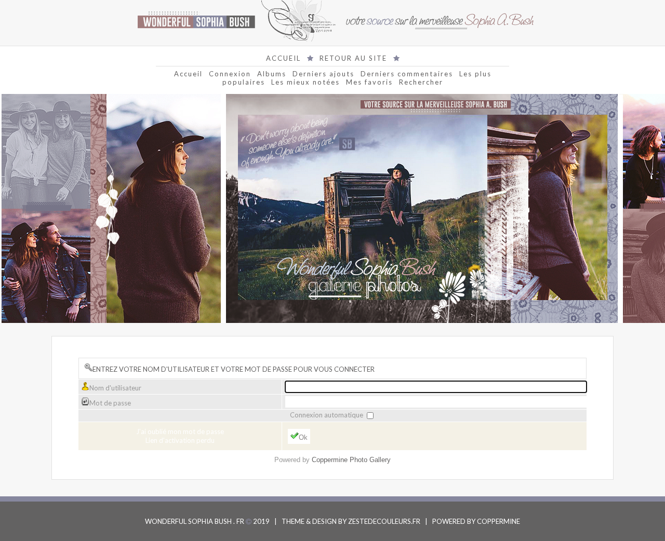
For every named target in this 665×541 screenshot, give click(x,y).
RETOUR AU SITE (353, 58)
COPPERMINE (498, 521)
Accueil (188, 74)
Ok (303, 437)
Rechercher (421, 82)
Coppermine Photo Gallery (351, 460)
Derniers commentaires (407, 74)
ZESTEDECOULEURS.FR (384, 521)
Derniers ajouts (323, 74)
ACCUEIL (283, 58)
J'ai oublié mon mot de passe (180, 431)
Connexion (230, 74)
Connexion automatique (327, 415)
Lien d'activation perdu (180, 440)
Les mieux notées (305, 82)
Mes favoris (369, 82)
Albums (271, 74)
